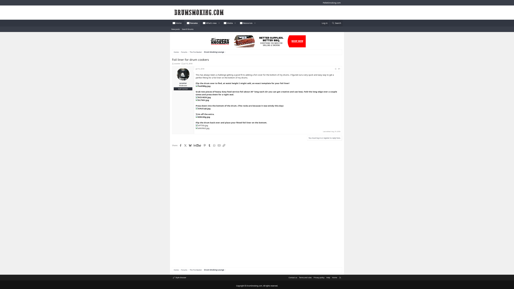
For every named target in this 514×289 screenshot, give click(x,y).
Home (179, 23)
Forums (194, 23)
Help (328, 277)
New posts (175, 29)
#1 (339, 69)
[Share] (335, 69)
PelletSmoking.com (332, 2)
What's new (211, 23)
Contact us (293, 277)
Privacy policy (319, 277)
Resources (247, 23)
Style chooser (180, 277)
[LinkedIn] (195, 145)
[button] (219, 23)
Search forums (187, 29)
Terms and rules (305, 277)
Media (230, 23)
